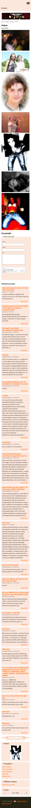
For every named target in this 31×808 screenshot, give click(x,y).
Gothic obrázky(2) (7, 769)
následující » (26, 737)
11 (6, 738)
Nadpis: (4, 247)
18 (24, 738)
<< (5, 793)
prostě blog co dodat (8, 784)
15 (17, 738)
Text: (3, 252)
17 (22, 738)
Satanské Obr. (6, 776)
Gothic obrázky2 (7, 771)
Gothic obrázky (6, 766)
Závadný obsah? (22, 801)
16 (19, 738)
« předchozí (4, 737)
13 (11, 738)
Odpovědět (24, 301)
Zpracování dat (6, 803)
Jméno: (4, 241)
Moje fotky (12, 21)
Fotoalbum (7, 21)
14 (14, 738)
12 (9, 738)
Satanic (4, 8)
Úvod (2, 21)
